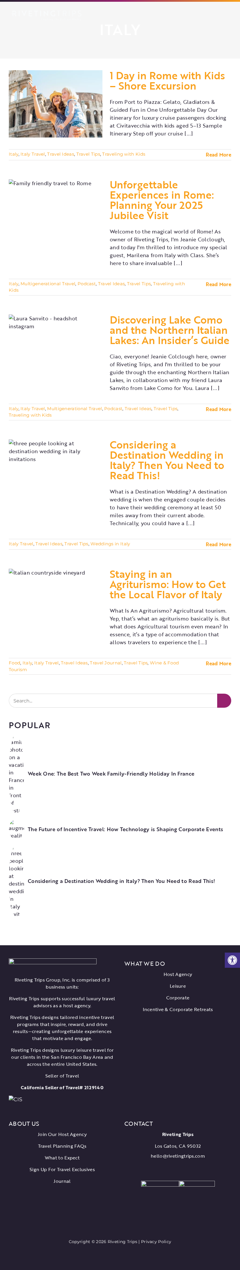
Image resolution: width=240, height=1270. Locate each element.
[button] (232, 960)
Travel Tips (88, 154)
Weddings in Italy (110, 544)
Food (14, 663)
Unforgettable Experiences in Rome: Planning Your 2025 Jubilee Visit (162, 200)
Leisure (178, 985)
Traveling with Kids (123, 154)
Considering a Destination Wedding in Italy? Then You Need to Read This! (167, 460)
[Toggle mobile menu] (228, 15)
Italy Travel (32, 154)
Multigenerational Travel (47, 283)
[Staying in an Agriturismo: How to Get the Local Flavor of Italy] (55, 602)
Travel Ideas (60, 154)
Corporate (178, 997)
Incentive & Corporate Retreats (178, 1009)
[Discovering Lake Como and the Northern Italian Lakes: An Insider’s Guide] (55, 348)
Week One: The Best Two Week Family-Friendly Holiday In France (111, 774)
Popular (29, 725)
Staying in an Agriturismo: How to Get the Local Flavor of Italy (168, 584)
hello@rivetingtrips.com (178, 1155)
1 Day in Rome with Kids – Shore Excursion (167, 80)
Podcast (87, 283)
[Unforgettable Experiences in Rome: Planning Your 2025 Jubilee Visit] (55, 213)
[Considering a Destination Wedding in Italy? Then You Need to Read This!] (55, 473)
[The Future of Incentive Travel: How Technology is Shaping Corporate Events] (16, 823)
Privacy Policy (156, 1241)
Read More (218, 154)
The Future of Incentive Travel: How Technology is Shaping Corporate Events (125, 829)
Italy (13, 154)
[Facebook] (165, 1169)
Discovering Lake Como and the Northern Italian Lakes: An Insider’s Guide (169, 330)
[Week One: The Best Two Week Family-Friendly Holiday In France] (16, 737)
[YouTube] (173, 1169)
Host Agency (178, 974)
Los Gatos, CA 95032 (178, 1145)
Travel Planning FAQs (62, 1145)
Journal (62, 1181)
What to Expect (62, 1157)
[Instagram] (182, 1169)
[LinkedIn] (190, 1169)
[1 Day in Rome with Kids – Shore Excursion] (55, 104)
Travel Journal (105, 663)
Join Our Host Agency (62, 1134)
